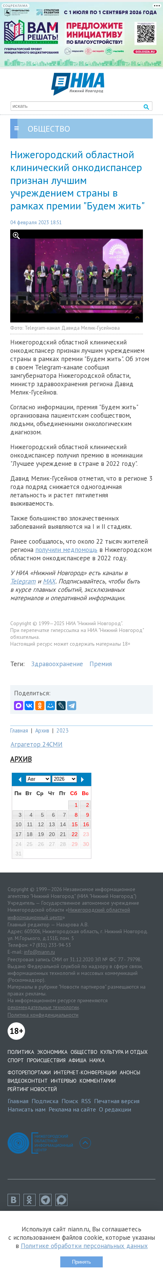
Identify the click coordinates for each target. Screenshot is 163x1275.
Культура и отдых (123, 1052)
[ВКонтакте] (29, 705)
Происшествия (46, 1060)
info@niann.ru (39, 951)
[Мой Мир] (50, 705)
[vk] (16, 1204)
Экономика (52, 1052)
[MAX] (18, 705)
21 (63, 834)
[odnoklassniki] (31, 1204)
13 (52, 824)
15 (75, 824)
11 (30, 824)
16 (86, 824)
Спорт (16, 1060)
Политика (21, 1052)
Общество (84, 1052)
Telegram (23, 581)
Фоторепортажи (29, 1072)
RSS (86, 1101)
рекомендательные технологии (43, 1007)
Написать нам (26, 1109)
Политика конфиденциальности (43, 1014)
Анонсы (130, 1072)
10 (19, 824)
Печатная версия (116, 1101)
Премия (100, 664)
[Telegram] (71, 705)
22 (75, 834)
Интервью (64, 1080)
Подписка (44, 1101)
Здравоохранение (57, 664)
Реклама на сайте (72, 1109)
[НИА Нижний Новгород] (77, 93)
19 (41, 834)
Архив (42, 730)
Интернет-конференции (85, 1072)
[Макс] (63, 1204)
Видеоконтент (28, 1080)
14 (63, 824)
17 (19, 834)
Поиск (69, 1101)
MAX (49, 581)
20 (52, 834)
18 (30, 834)
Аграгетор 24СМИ (37, 744)
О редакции (115, 1109)
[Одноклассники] (39, 705)
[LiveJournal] (61, 705)
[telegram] (47, 1204)
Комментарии (98, 1080)
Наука (97, 1060)
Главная (19, 730)
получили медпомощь (66, 550)
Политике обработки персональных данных (84, 1246)
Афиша (77, 1060)
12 (41, 824)
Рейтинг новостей (32, 1089)
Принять (81, 1262)
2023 (62, 730)
